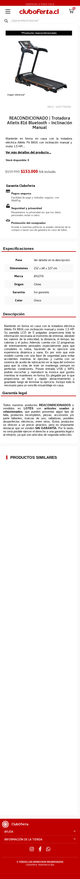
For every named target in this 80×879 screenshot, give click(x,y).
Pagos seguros (21, 193)
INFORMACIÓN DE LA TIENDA (23, 839)
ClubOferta (19, 824)
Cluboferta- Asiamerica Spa (40, 864)
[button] (40, 832)
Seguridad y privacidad (26, 208)
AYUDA (8, 831)
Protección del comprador (28, 222)
